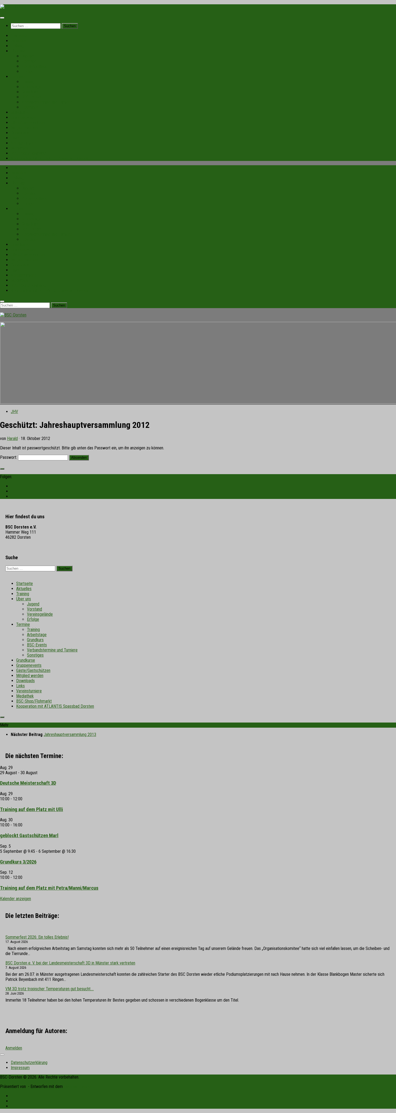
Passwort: (9, 457)
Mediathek (19, 148)
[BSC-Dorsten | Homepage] (13, 6)
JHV (14, 411)
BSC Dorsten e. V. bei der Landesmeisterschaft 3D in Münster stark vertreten (70, 963)
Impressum (20, 1067)
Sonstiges (30, 107)
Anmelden (13, 1048)
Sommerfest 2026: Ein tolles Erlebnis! (37, 937)
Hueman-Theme (77, 1086)
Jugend (28, 56)
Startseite (19, 35)
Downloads (20, 132)
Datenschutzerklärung (29, 1062)
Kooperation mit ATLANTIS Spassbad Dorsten (50, 158)
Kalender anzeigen (15, 898)
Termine (18, 76)
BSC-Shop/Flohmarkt (28, 153)
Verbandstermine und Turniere (47, 102)
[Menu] (2, 18)
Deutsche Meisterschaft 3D (28, 783)
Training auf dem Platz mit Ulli (31, 809)
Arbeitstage (31, 86)
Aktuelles (18, 40)
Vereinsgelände (34, 66)
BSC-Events (31, 97)
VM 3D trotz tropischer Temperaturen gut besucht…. (49, 988)
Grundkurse (20, 112)
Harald (12, 438)
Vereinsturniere (23, 143)
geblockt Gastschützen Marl (29, 836)
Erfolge (28, 71)
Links (15, 137)
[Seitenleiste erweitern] (2, 469)
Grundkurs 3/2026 (18, 862)
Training (17, 45)
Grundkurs (30, 91)
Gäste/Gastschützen (28, 122)
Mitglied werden (24, 127)
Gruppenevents (23, 117)
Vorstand (29, 61)
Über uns (18, 51)
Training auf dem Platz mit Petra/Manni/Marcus (49, 888)
